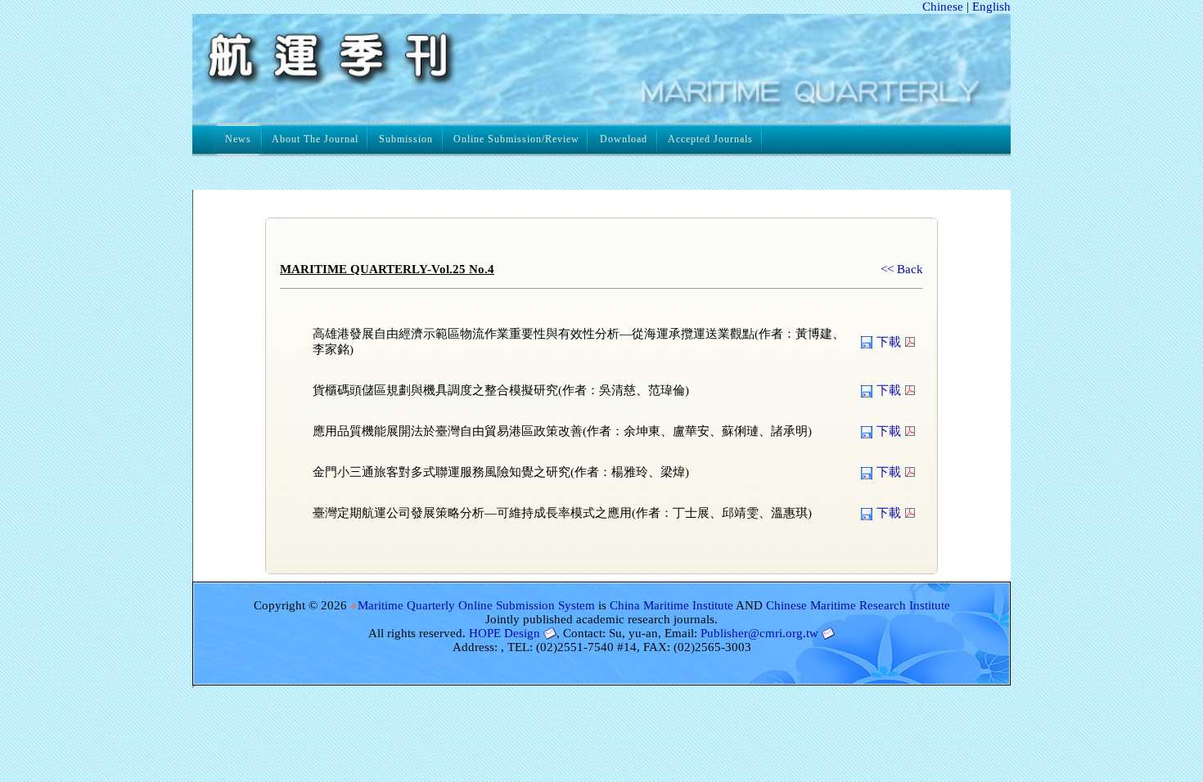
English (991, 6)
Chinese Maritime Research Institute (858, 605)
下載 (888, 341)
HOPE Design (504, 633)
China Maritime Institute (671, 605)
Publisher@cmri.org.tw (759, 633)
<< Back (902, 269)
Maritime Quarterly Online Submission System (476, 605)
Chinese (942, 6)
